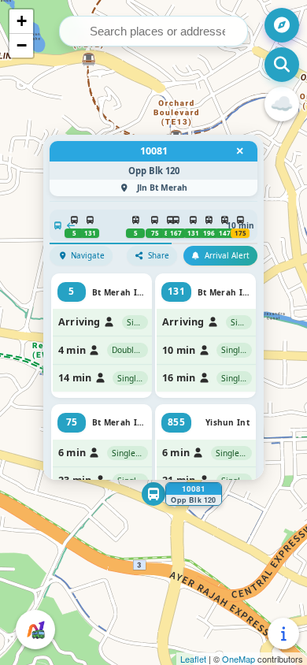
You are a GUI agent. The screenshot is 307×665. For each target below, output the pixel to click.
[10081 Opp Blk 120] (153, 494)
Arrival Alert (227, 256)
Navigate (88, 256)
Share (158, 256)
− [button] (22, 45)
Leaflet (193, 658)
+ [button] (22, 21)
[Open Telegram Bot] (35, 629)
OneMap (238, 658)
